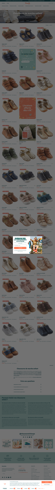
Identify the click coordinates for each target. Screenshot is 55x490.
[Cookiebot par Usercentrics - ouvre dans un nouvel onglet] (5, 488)
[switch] (22, 488)
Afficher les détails (40, 488)
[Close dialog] (41, 237)
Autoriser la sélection (47, 484)
